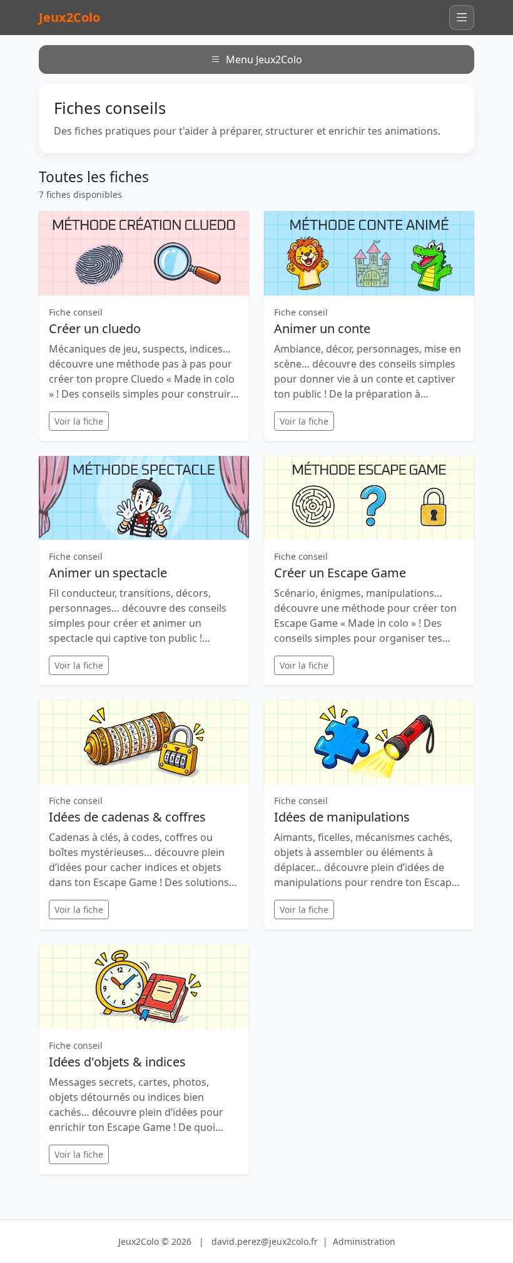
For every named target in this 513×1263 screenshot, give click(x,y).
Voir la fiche (78, 421)
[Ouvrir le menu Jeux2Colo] (461, 17)
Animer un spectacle (108, 572)
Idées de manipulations (342, 816)
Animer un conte (322, 328)
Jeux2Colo (69, 17)
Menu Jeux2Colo (264, 59)
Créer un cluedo (95, 328)
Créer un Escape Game (340, 572)
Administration (364, 1241)
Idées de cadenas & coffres (127, 816)
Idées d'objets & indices (117, 1061)
